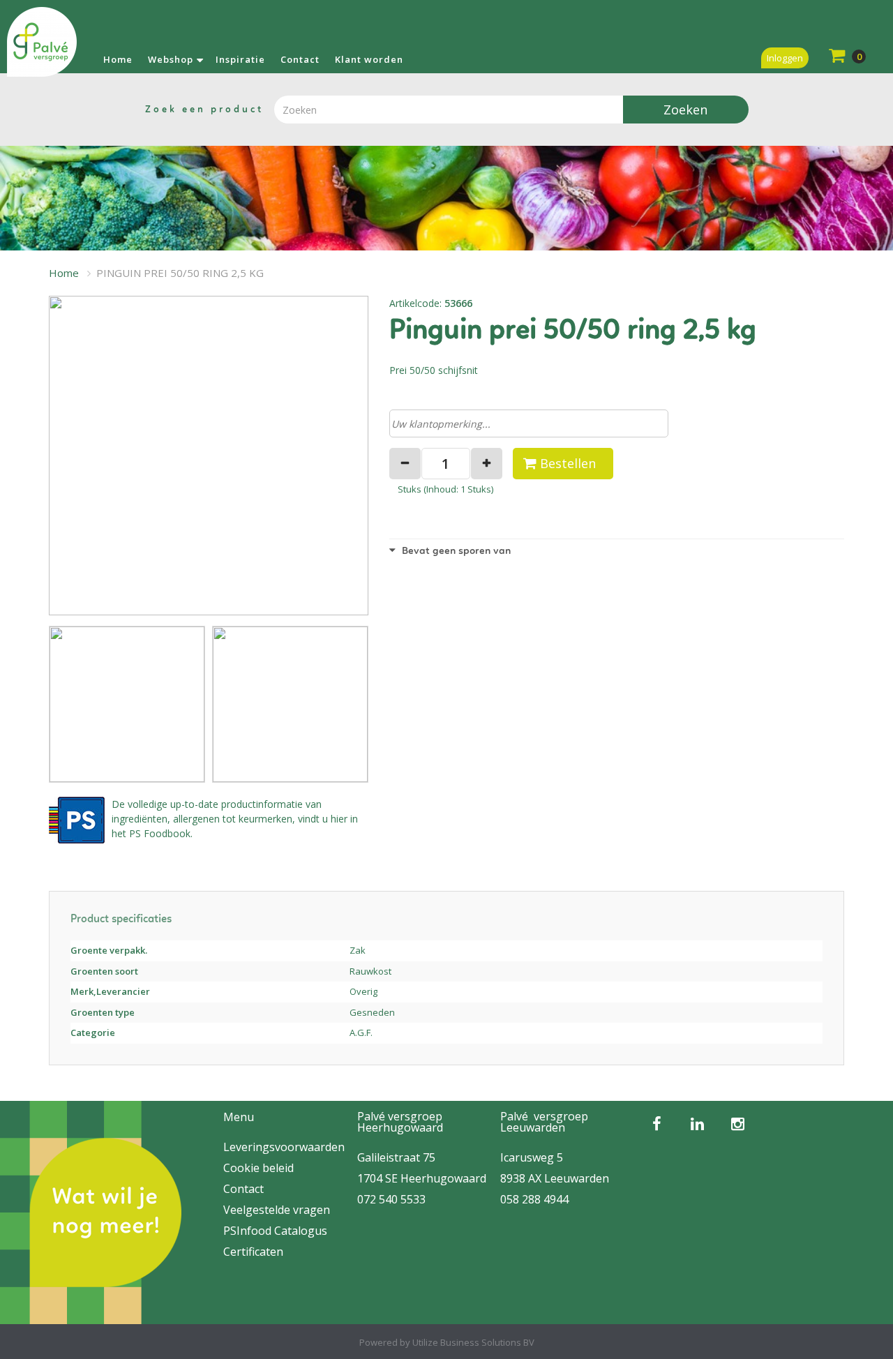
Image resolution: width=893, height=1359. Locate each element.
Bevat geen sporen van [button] (455, 551)
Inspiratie (240, 59)
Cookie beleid (258, 1168)
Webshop (170, 59)
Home (118, 59)
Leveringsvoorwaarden (284, 1147)
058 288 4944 (534, 1199)
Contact (300, 59)
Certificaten (253, 1251)
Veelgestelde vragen (276, 1209)
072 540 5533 (391, 1199)
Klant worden (369, 59)
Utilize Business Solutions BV (473, 1342)
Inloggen (785, 58)
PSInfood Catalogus (275, 1230)
